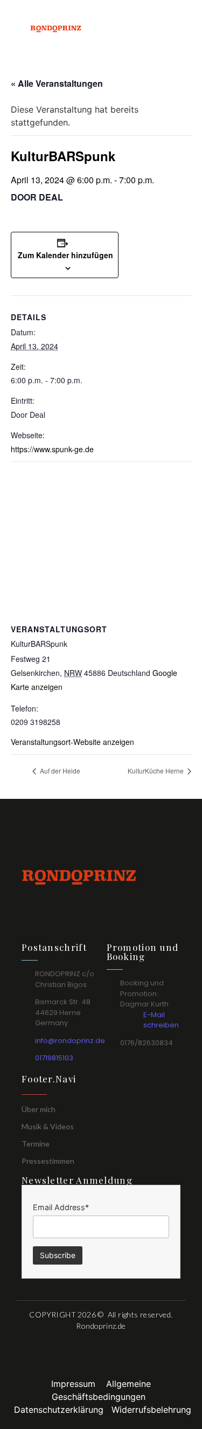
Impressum (78, 1383)
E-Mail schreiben (161, 1020)
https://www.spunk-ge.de (52, 449)
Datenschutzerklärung (63, 1409)
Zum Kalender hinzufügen (65, 255)
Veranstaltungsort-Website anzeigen (72, 741)
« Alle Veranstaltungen (57, 83)
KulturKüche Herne (156, 770)
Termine (36, 1143)
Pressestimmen (48, 1160)
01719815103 (54, 1058)
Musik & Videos (48, 1126)
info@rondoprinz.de (70, 1040)
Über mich (38, 1109)
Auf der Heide (59, 770)
